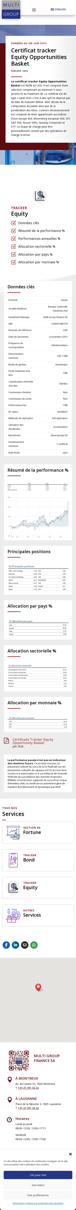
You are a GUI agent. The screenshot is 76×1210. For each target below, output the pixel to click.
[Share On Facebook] (6, 945)
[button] (70, 1154)
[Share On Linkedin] (15, 945)
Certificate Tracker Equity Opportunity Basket (33, 741)
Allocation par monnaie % (38, 262)
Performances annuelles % (39, 238)
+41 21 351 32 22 (28, 1088)
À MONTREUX (26, 1078)
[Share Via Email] (24, 945)
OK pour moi (38, 1175)
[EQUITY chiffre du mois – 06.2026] (38, 490)
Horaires (22, 1118)
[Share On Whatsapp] (34, 945)
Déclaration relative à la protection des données (38, 1203)
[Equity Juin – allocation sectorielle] (38, 687)
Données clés (28, 223)
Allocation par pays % (35, 254)
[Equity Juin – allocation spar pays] (38, 636)
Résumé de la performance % (41, 230)
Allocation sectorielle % (36, 246)
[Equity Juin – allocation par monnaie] (38, 728)
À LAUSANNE (26, 1098)
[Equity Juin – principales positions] (38, 591)
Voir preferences (38, 1195)
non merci (38, 1185)
